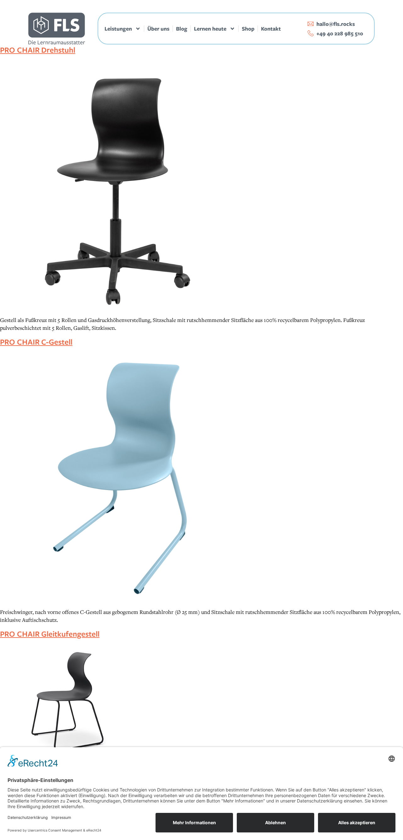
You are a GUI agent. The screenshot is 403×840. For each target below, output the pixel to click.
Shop (248, 29)
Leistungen (118, 29)
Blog (181, 29)
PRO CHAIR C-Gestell (36, 341)
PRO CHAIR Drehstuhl (37, 49)
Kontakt (271, 29)
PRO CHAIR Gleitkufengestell (49, 633)
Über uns (158, 29)
